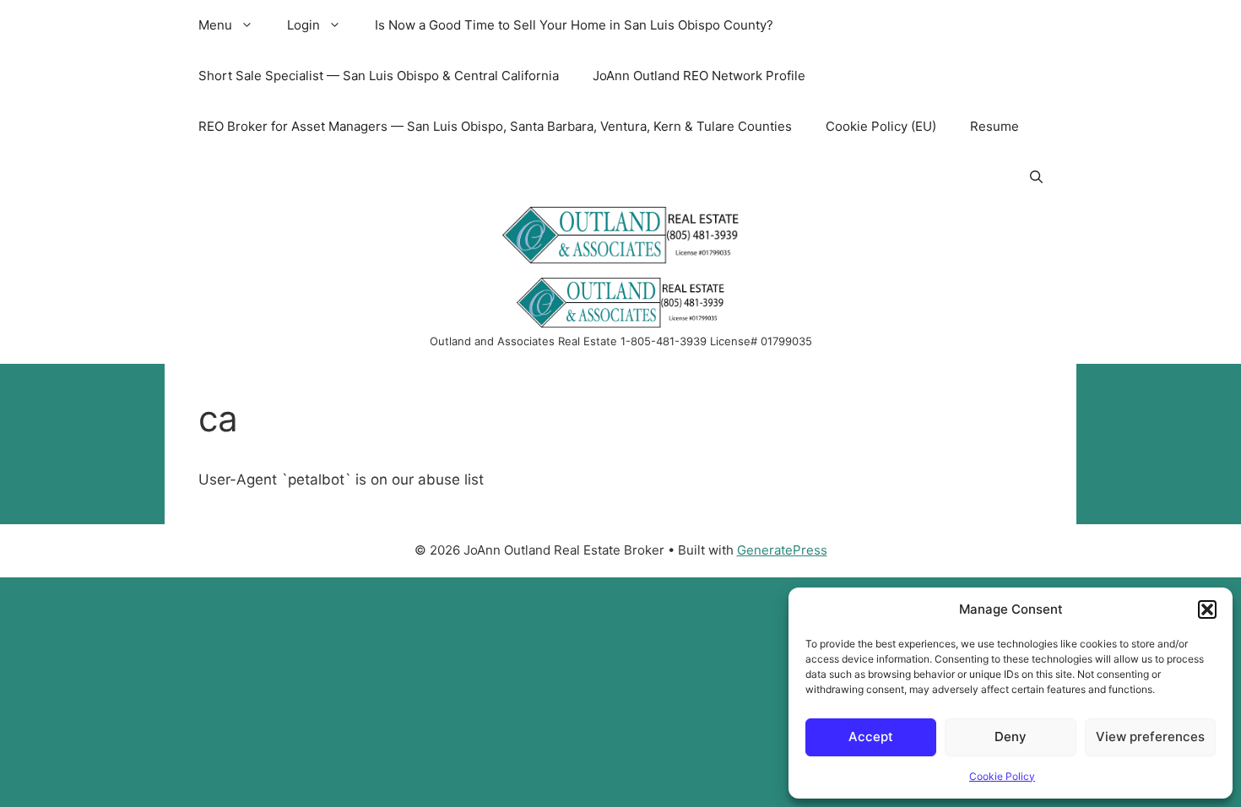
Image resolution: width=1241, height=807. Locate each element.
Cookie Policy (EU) (881, 126)
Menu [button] (215, 25)
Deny (1010, 736)
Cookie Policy (1002, 776)
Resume (994, 126)
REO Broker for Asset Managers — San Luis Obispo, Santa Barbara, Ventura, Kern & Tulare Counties (495, 126)
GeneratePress (782, 550)
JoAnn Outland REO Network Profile (699, 76)
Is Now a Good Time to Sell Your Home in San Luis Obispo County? (574, 25)
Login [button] (303, 25)
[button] (1207, 609)
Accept (870, 736)
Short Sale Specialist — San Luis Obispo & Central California (378, 76)
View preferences (1150, 736)
